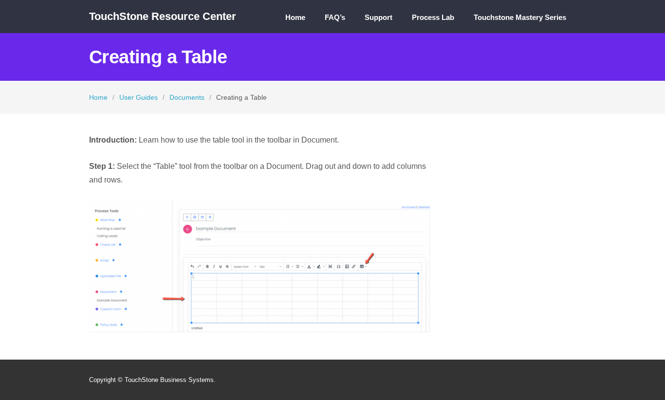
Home (295, 17)
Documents (186, 97)
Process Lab (433, 17)
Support (378, 17)
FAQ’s (335, 17)
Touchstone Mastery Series (520, 17)
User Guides (138, 97)
